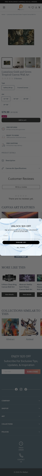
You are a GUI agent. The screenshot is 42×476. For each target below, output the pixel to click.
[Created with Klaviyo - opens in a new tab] (21, 257)
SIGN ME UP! (21, 242)
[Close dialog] (40, 220)
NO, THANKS (21, 247)
